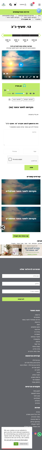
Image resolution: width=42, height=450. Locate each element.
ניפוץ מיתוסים (35, 327)
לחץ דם (37, 370)
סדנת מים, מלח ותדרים (32, 363)
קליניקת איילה (35, 422)
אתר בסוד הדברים (34, 351)
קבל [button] (16, 444)
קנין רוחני (37, 396)
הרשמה (37, 315)
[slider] (22, 74)
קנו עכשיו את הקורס (21, 236)
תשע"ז (13, 243)
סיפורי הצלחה (35, 337)
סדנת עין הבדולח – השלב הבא (30, 365)
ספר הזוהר (20, 243)
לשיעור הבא (17, 99)
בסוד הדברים (35, 417)
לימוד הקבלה (35, 424)
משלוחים (37, 398)
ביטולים (37, 401)
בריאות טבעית (35, 419)
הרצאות (37, 322)
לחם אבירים (36, 367)
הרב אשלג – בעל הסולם (32, 426)
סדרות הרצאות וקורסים (26, 15)
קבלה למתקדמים (8, 15)
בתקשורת (37, 339)
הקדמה (34, 243)
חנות (38, 324)
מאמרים (37, 334)
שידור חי (37, 332)
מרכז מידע (36, 349)
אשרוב (40, 243)
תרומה (38, 342)
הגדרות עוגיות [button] (23, 444)
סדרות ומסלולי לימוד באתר (31, 320)
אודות (38, 412)
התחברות (37, 317)
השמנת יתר (36, 380)
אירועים (37, 329)
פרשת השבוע (35, 377)
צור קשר (37, 344)
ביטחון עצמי (36, 382)
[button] (39, 35)
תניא (38, 372)
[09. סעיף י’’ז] (34, 35)
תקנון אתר (36, 391)
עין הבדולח (36, 360)
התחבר (22, 4)
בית (39, 15)
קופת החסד (36, 346)
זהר (29, 243)
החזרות (37, 403)
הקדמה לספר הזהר (30, 17)
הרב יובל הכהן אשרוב (33, 414)
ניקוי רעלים (36, 375)
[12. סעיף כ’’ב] (7, 35)
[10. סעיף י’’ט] (25, 35)
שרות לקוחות (35, 393)
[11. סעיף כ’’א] (16, 35)
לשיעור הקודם (28, 99)
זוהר (25, 243)
